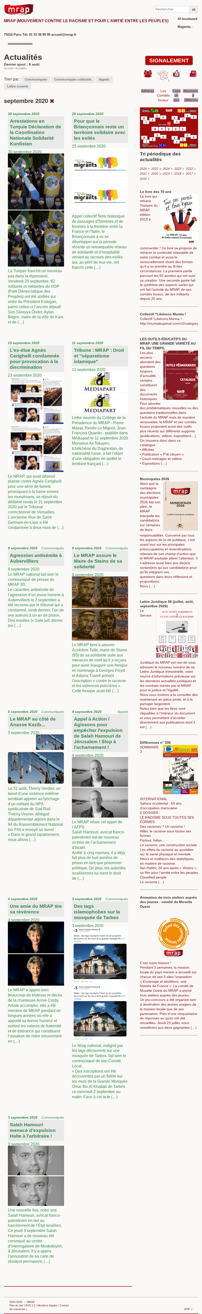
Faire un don (176, 95)
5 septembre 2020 (36, 776)
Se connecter (17, 1309)
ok (194, 9)
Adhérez (147, 91)
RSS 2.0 (30, 1305)
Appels (104, 79)
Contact (64, 1305)
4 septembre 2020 (100, 795)
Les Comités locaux (163, 95)
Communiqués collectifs (72, 79)
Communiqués (36, 79)
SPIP (187, 1309)
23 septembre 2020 (36, 435)
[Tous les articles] (52, 101)
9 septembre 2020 (36, 586)
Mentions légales (47, 1305)
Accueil (8, 68)
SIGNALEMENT (169, 60)
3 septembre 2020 (100, 998)
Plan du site (16, 1305)
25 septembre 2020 (99, 191)
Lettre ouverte (17, 86)
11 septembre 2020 (100, 403)
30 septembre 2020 (35, 218)
